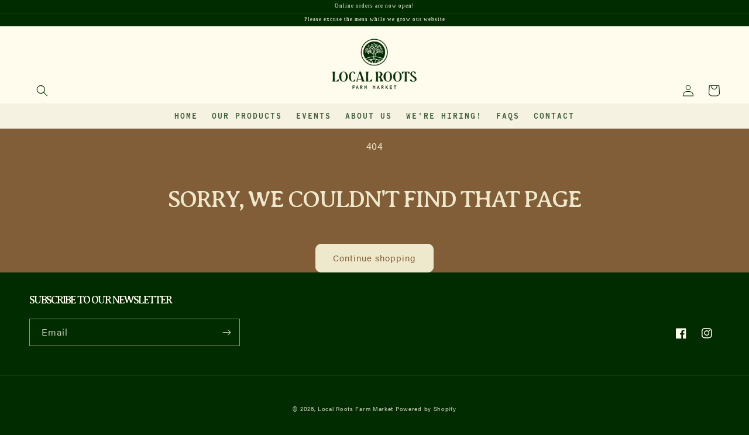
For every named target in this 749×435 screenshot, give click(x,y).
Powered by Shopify (426, 409)
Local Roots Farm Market (355, 409)
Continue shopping (374, 257)
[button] (42, 90)
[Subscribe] (226, 332)
